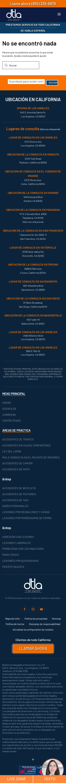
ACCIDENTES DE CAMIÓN (17, 463)
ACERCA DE (9, 408)
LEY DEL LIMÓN (11, 451)
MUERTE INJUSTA (13, 566)
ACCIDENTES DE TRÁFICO (18, 439)
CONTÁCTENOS (11, 420)
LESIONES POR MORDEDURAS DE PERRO (27, 518)
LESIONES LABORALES (16, 542)
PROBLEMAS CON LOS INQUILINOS (23, 548)
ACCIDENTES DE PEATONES (19, 494)
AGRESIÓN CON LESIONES (18, 536)
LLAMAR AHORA (33, 648)
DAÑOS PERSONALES (15, 506)
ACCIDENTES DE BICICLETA (19, 488)
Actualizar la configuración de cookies (33, 629)
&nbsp (6, 479)
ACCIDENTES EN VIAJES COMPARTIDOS (26, 445)
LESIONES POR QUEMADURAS (20, 560)
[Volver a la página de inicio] (14, 15)
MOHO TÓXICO (10, 554)
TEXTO (49, 779)
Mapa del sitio (12, 618)
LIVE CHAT (16, 779)
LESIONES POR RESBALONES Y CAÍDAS (26, 512)
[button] (59, 14)
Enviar (53, 82)
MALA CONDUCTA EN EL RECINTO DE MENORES (31, 457)
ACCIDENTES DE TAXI (15, 500)
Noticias (56, 618)
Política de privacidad (36, 618)
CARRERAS (9, 414)
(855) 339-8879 (43, 3)
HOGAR (6, 402)
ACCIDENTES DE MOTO (16, 469)
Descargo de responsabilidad (44, 623)
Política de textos (15, 623)
